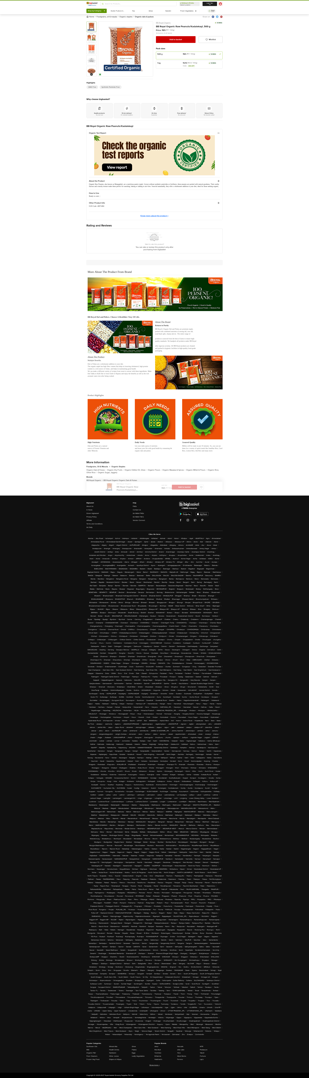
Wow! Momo (181, 1056)
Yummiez (157, 1053)
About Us (89, 506)
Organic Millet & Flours (196, 470)
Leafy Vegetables (138, 1056)
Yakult (202, 1053)
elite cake (180, 1050)
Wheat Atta (113, 1046)
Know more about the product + (154, 216)
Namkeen (112, 1053)
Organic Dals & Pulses (96, 470)
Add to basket (175, 39)
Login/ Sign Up (210, 3)
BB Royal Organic (163, 23)
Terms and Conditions (94, 524)
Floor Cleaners (91, 1056)
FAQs (135, 506)
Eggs (134, 1053)
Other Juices (114, 1056)
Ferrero (180, 1059)
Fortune (203, 1056)
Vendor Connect (139, 520)
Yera (178, 1053)
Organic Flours (154, 470)
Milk (87, 1050)
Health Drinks (114, 1050)
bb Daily (89, 527)
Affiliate (89, 520)
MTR (201, 1046)
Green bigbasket (92, 513)
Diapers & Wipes (115, 1059)
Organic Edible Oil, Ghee (136, 470)
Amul (156, 1046)
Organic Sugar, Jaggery (107, 472)
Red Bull (157, 1050)
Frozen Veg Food (92, 1059)
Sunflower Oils (91, 1046)
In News (89, 510)
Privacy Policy (91, 517)
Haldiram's (158, 1059)
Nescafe (180, 1046)
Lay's (202, 1059)
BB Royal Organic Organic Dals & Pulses (120, 480)
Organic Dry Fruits (115, 470)
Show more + (154, 1065)
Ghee (134, 1046)
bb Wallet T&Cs (138, 517)
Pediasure (203, 1050)
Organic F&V (91, 1053)
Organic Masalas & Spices (173, 470)
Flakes (134, 1050)
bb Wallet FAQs (138, 513)
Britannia (157, 1056)
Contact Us (137, 510)
